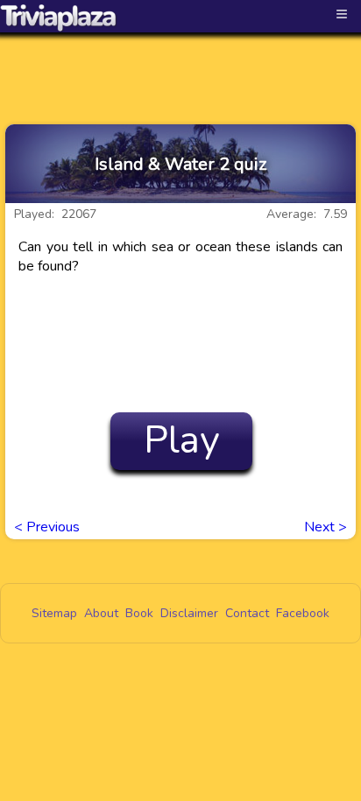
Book (139, 613)
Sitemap (54, 613)
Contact (247, 613)
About (101, 613)
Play (182, 440)
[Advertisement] (180, 63)
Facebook (302, 613)
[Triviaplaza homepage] (58, 18)
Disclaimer (189, 613)
